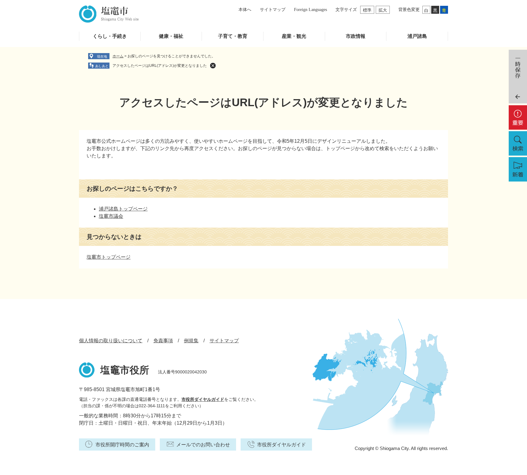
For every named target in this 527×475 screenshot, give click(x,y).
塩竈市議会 (111, 216)
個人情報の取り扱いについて (110, 340)
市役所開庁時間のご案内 (122, 444)
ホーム (118, 56)
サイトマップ (272, 9)
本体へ (244, 9)
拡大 (382, 10)
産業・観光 (294, 36)
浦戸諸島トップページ (123, 208)
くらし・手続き (110, 36)
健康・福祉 (171, 36)
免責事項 (163, 340)
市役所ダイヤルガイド (202, 399)
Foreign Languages (310, 9)
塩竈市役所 (124, 370)
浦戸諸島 (417, 36)
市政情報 (355, 36)
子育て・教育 (232, 36)
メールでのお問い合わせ (203, 444)
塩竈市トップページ (109, 257)
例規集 (191, 340)
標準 (367, 10)
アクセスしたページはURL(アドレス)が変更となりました (160, 65)
